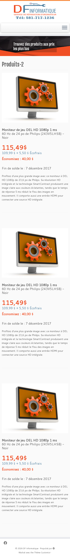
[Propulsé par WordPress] (53, 547)
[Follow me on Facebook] (6, 543)
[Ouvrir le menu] (64, 27)
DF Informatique (30, 548)
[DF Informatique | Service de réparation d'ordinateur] (35, 12)
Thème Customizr (42, 552)
